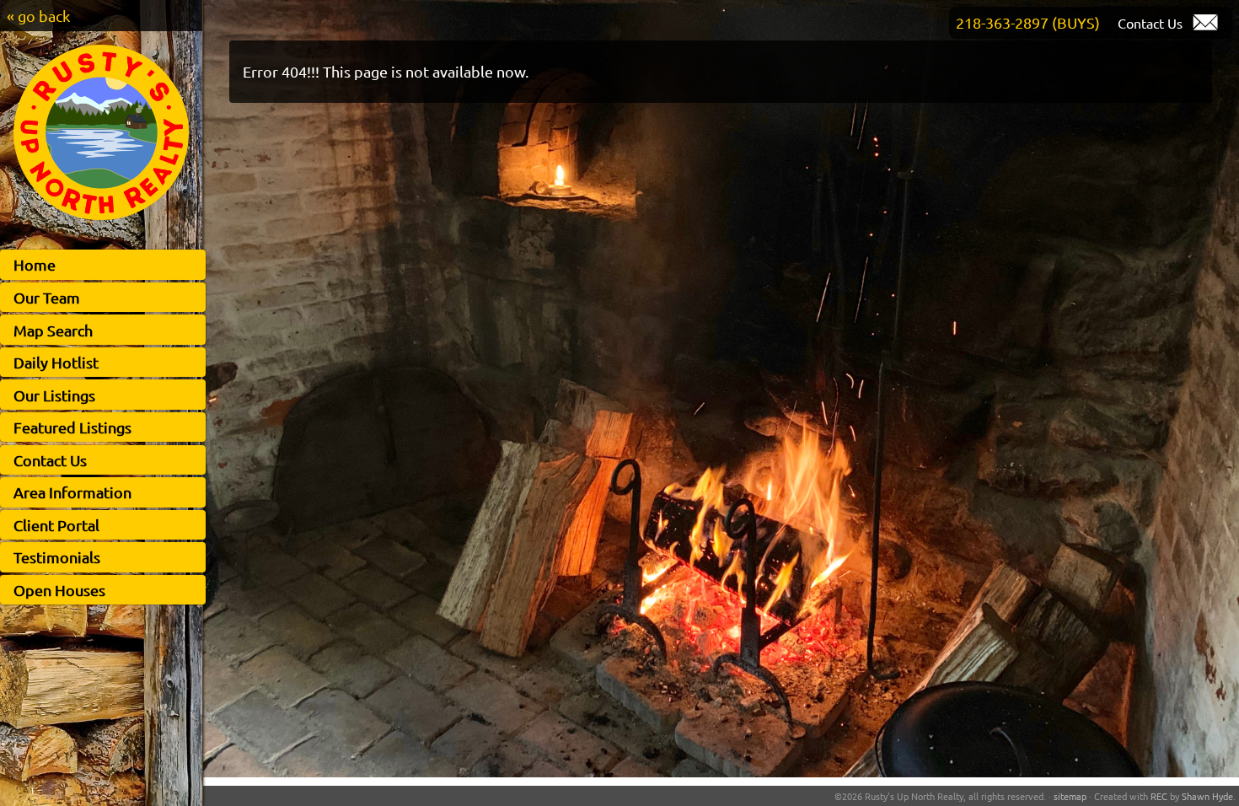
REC (1158, 796)
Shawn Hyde (1207, 796)
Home (34, 264)
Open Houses (59, 590)
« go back (38, 15)
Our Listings (54, 395)
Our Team (46, 297)
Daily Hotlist (56, 362)
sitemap (1070, 796)
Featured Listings (72, 427)
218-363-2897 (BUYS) (1028, 22)
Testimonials (56, 557)
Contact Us (50, 460)
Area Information (72, 492)
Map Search (53, 330)
